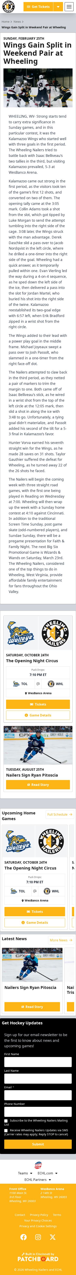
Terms (57, 1215)
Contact (20, 1215)
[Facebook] (23, 1237)
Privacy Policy (39, 1215)
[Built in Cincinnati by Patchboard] (38, 1257)
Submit (38, 1144)
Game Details (40, 715)
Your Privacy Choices (38, 1220)
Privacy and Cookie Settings (38, 1226)
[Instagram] (38, 1237)
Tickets (40, 704)
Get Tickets (41, 6)
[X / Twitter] (52, 1237)
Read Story (40, 784)
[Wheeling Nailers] (8, 7)
